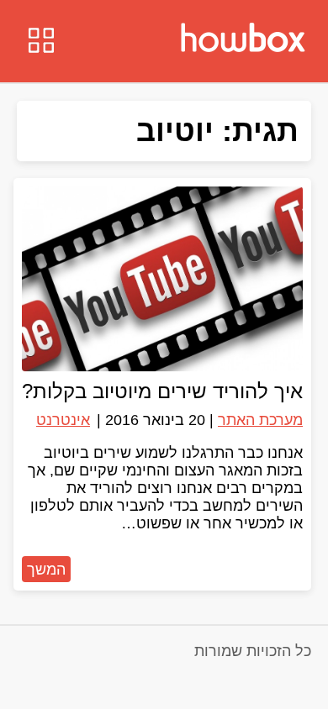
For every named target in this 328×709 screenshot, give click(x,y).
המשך (46, 569)
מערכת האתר (260, 420)
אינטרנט (63, 420)
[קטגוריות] (41, 42)
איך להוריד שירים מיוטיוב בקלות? (162, 391)
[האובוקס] (243, 39)
